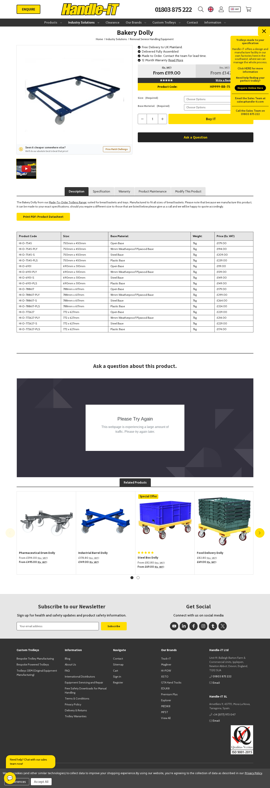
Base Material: (154, 106)
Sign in (117, 676)
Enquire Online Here (250, 88)
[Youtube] (174, 626)
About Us (70, 664)
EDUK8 (165, 688)
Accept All (41, 782)
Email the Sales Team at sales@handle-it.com (250, 99)
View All (166, 718)
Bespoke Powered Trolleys (33, 664)
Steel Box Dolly (148, 557)
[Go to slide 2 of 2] (138, 577)
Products (51, 22)
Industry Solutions (81, 22)
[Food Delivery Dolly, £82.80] (224, 521)
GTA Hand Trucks (171, 682)
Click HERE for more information (250, 70)
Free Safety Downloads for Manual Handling (86, 690)
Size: (148, 98)
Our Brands (134, 22)
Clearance (112, 22)
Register (118, 682)
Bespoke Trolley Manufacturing (35, 658)
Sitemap (118, 664)
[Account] (221, 9)
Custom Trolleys (164, 22)
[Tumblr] (213, 626)
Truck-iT (166, 658)
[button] (231, 740)
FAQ (67, 670)
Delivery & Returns (76, 710)
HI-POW (166, 670)
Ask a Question (195, 137)
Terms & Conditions (77, 698)
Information (213, 22)
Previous (10, 533)
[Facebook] (193, 626)
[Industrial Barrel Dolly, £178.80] (106, 521)
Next (259, 533)
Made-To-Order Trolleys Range (67, 202)
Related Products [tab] (135, 482)
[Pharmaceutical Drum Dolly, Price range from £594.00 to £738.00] (46, 521)
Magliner (166, 664)
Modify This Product (188, 191)
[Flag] (211, 9)
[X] (222, 626)
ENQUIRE (28, 9)
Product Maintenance (153, 191)
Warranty (124, 191)
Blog (67, 658)
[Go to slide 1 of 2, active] (131, 577)
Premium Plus (169, 694)
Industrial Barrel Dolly (93, 553)
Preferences (17, 782)
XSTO (164, 676)
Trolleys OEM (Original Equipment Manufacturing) (37, 673)
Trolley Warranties (76, 716)
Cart (115, 670)
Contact (192, 22)
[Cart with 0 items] (248, 9)
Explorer (166, 700)
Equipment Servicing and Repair (84, 682)
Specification (101, 191)
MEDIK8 (165, 706)
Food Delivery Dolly (210, 553)
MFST (164, 712)
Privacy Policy (73, 704)
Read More (175, 60)
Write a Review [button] (224, 80)
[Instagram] (203, 626)
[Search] (201, 9)
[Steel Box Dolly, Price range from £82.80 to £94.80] (165, 521)
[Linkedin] (184, 626)
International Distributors (80, 676)
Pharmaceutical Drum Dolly (37, 553)
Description (76, 191)
